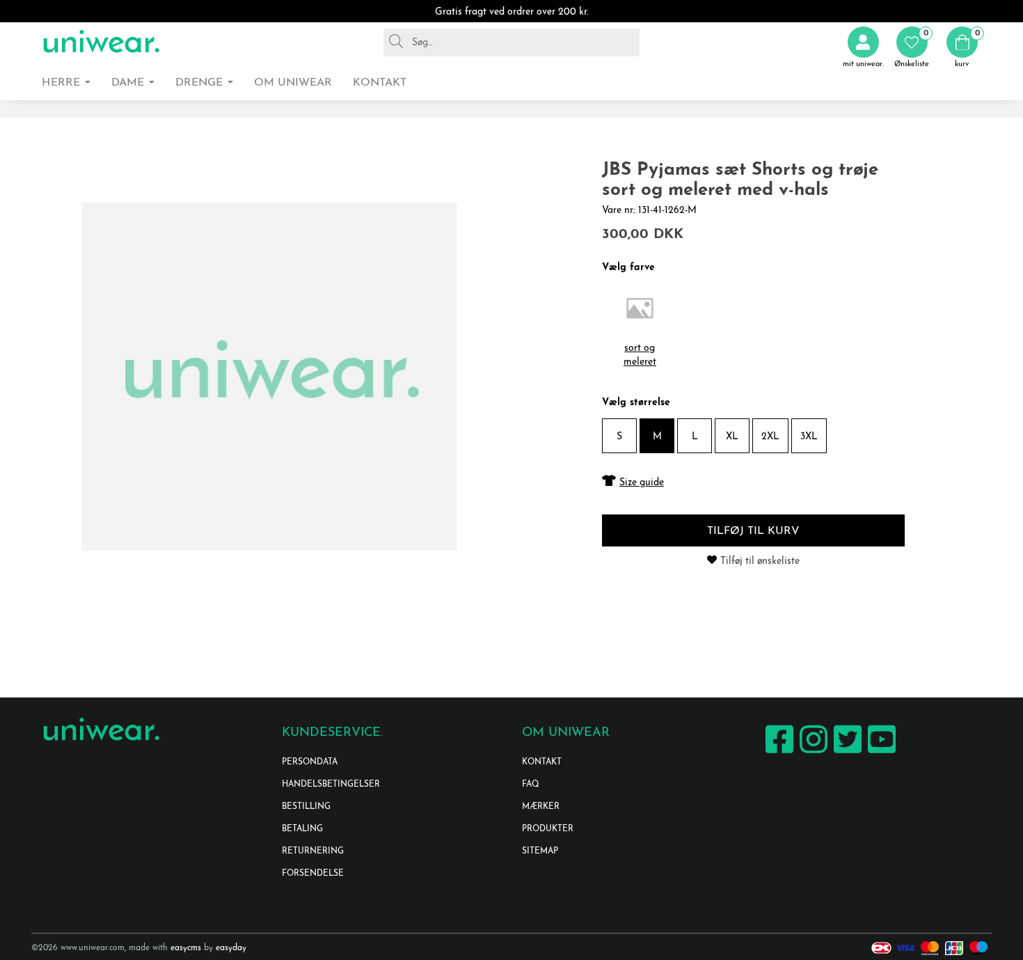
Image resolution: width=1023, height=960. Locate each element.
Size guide (641, 483)
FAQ (530, 784)
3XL (809, 437)
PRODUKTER (547, 829)
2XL (770, 437)
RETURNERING (313, 851)
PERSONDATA (310, 762)
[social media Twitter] (846, 753)
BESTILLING (306, 807)
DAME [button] (129, 82)
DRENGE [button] (200, 82)
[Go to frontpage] (101, 42)
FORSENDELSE (313, 873)
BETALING (302, 829)
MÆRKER (541, 807)
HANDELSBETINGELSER (331, 784)
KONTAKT (542, 762)
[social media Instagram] (811, 753)
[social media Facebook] (777, 753)
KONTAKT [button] (379, 82)
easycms (185, 948)
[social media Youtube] (880, 753)
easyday (231, 948)
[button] (911, 47)
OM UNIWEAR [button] (293, 82)
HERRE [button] (63, 82)
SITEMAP (540, 851)
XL (732, 437)
